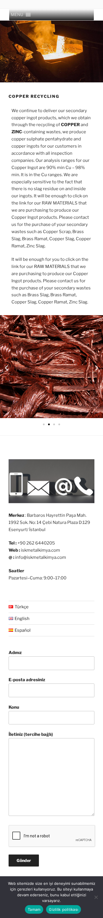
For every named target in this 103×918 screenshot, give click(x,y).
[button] (17, 14)
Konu (14, 707)
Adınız (15, 652)
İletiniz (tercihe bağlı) (31, 734)
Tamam (34, 909)
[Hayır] (96, 897)
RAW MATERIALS (52, 266)
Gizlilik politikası (63, 909)
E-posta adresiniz (27, 679)
